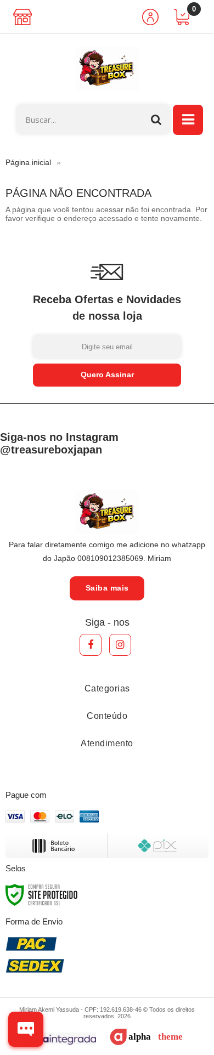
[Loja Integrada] (54, 1039)
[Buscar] (156, 119)
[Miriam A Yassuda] (107, 69)
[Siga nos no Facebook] (91, 645)
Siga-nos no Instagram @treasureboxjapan (59, 443)
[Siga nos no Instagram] (120, 645)
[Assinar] (107, 375)
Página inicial (28, 162)
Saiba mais (107, 587)
